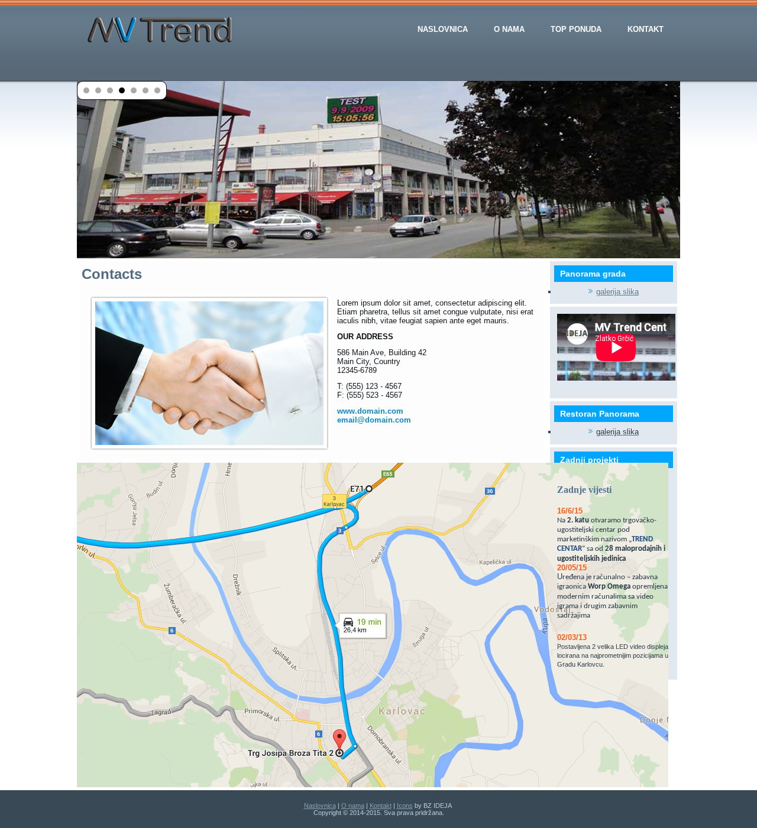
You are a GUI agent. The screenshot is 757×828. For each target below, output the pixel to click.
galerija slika (617, 291)
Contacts (112, 274)
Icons (405, 805)
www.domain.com (370, 411)
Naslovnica (443, 29)
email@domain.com (374, 419)
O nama (509, 29)
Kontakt (645, 29)
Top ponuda (576, 29)
